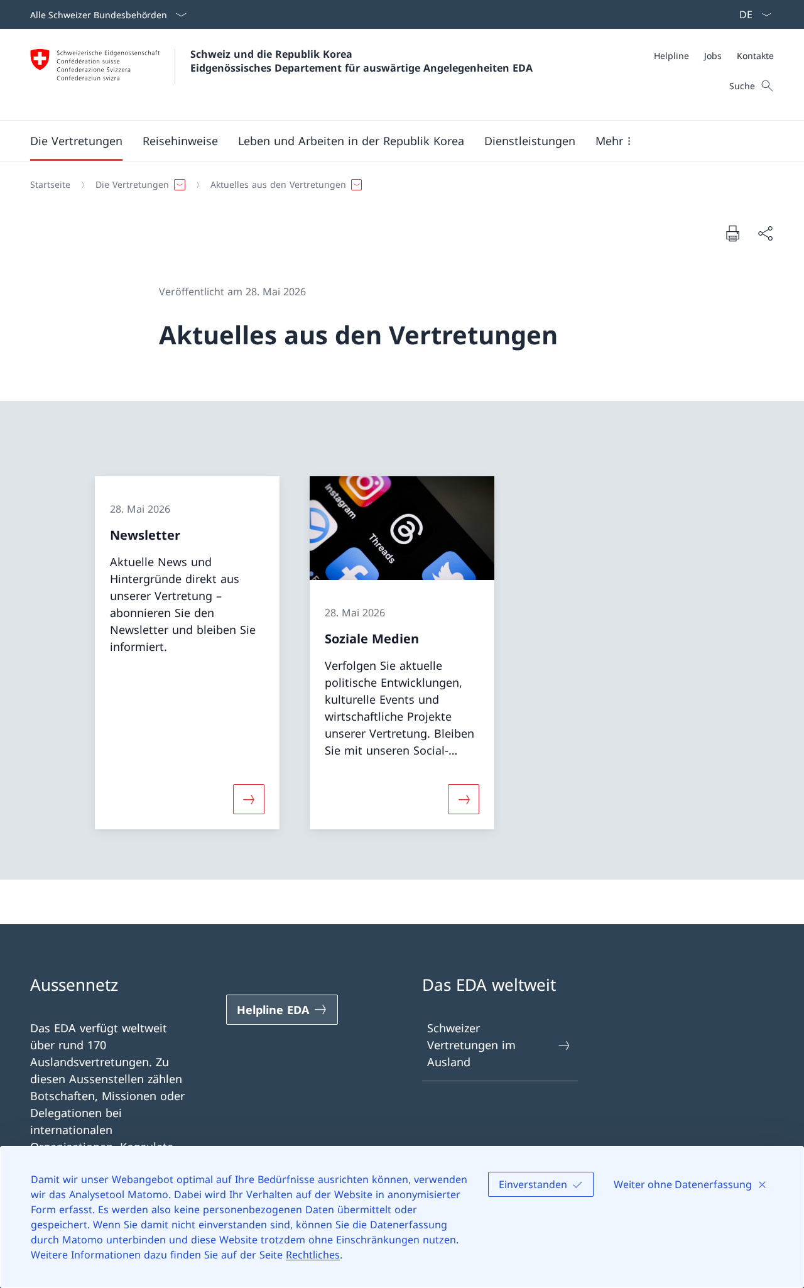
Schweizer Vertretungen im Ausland (471, 1044)
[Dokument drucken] (732, 233)
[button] (76, 141)
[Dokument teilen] (765, 233)
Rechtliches (313, 1255)
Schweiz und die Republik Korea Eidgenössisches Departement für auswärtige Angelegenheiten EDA (361, 61)
